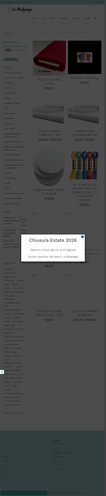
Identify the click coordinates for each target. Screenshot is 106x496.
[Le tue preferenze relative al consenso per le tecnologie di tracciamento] (2, 372)
